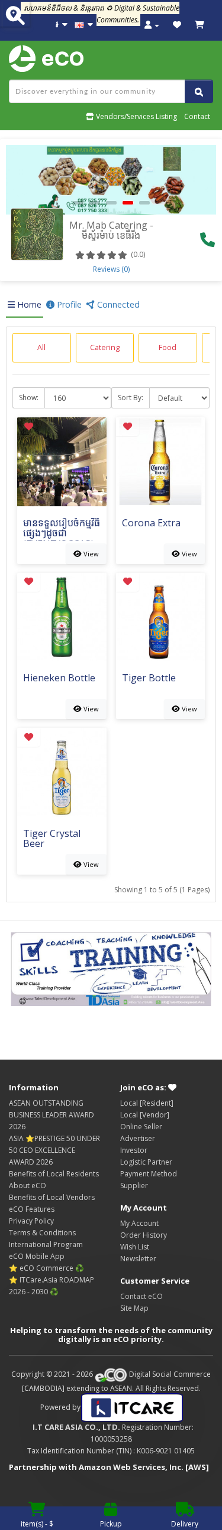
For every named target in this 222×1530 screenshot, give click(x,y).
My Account (139, 1223)
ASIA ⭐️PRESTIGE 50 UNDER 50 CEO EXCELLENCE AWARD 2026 (54, 1150)
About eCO (27, 1186)
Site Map (134, 1308)
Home (28, 304)
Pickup (111, 1524)
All (41, 347)
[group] (41, 347)
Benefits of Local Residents (54, 1174)
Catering (105, 347)
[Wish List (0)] (177, 25)
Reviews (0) (111, 269)
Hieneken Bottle (59, 678)
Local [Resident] (146, 1103)
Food (167, 347)
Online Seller (141, 1127)
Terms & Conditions (42, 1233)
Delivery (184, 1524)
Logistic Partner (146, 1162)
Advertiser (137, 1138)
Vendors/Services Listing (135, 116)
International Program (46, 1244)
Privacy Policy (31, 1221)
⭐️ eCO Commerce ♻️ (46, 1268)
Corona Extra (151, 523)
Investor (133, 1150)
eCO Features (31, 1209)
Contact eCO (141, 1296)
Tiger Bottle (149, 678)
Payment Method (148, 1174)
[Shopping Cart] (199, 25)
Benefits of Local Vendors (52, 1197)
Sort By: (130, 398)
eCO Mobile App (37, 1256)
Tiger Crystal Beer (52, 839)
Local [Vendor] (144, 1115)
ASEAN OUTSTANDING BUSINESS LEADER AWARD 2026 (51, 1115)
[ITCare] (132, 1407)
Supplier (134, 1186)
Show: (28, 398)
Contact (197, 116)
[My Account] (151, 25)
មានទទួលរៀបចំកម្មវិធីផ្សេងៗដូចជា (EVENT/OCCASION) (61, 529)
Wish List (134, 1247)
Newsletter (138, 1259)
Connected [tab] (117, 304)
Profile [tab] (68, 304)
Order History (143, 1235)
